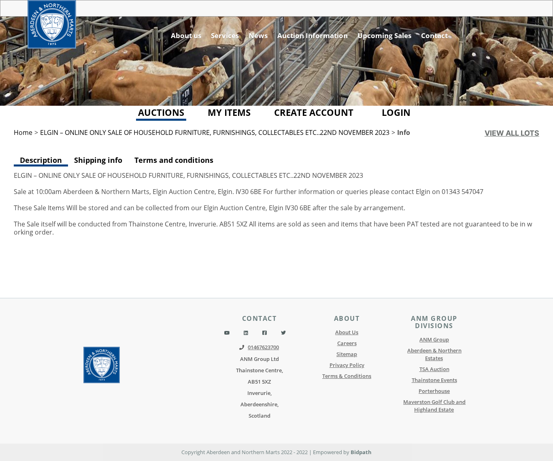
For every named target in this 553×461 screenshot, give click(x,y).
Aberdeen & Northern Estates (434, 354)
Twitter (283, 333)
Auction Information (312, 35)
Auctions (161, 112)
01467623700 (263, 347)
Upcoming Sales (384, 35)
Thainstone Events (434, 380)
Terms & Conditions (346, 376)
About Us (346, 332)
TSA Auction (434, 369)
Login (396, 112)
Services (225, 35)
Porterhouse (434, 391)
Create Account (313, 112)
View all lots (512, 133)
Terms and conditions (173, 159)
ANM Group (434, 339)
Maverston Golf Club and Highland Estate (434, 405)
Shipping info (98, 159)
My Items (229, 112)
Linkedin (246, 333)
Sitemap (346, 354)
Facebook (264, 333)
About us (186, 35)
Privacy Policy (347, 365)
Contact (434, 35)
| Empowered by (330, 452)
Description (41, 160)
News (258, 35)
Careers (347, 343)
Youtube (227, 333)
